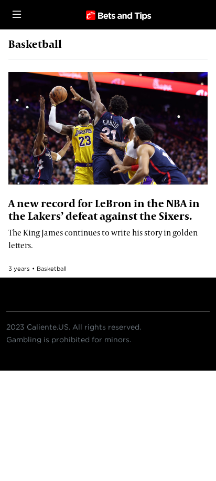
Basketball (52, 268)
